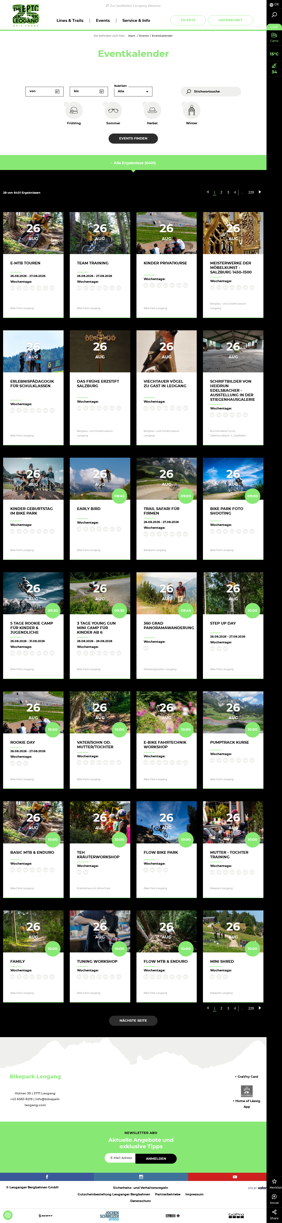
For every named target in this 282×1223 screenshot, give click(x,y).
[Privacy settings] (8, 1215)
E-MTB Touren (25, 263)
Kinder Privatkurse (165, 263)
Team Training (93, 263)
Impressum (194, 1194)
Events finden (133, 138)
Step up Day (223, 623)
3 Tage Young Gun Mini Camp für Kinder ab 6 (96, 628)
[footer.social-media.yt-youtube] (235, 1177)
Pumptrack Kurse (229, 743)
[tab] (274, 4)
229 (251, 192)
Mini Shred (222, 962)
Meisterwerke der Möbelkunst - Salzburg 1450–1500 (231, 267)
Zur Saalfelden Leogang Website (135, 5)
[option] (141, 1215)
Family (17, 962)
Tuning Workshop (97, 962)
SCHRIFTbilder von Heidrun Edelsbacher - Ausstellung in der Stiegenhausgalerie (232, 391)
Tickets (188, 20)
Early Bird (89, 509)
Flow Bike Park (161, 853)
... (242, 192)
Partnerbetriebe (167, 1194)
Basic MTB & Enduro (32, 853)
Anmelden (156, 1158)
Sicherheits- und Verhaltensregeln (140, 1187)
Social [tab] (274, 1203)
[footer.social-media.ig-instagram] (141, 1177)
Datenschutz (140, 1201)
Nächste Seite (133, 1020)
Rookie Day (22, 743)
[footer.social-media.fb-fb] (47, 1177)
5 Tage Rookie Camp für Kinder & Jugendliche (31, 628)
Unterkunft (230, 20)
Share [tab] (274, 1218)
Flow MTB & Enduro (166, 962)
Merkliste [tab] (276, 1187)
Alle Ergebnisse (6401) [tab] (134, 163)
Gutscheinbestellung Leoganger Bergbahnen (114, 1194)
